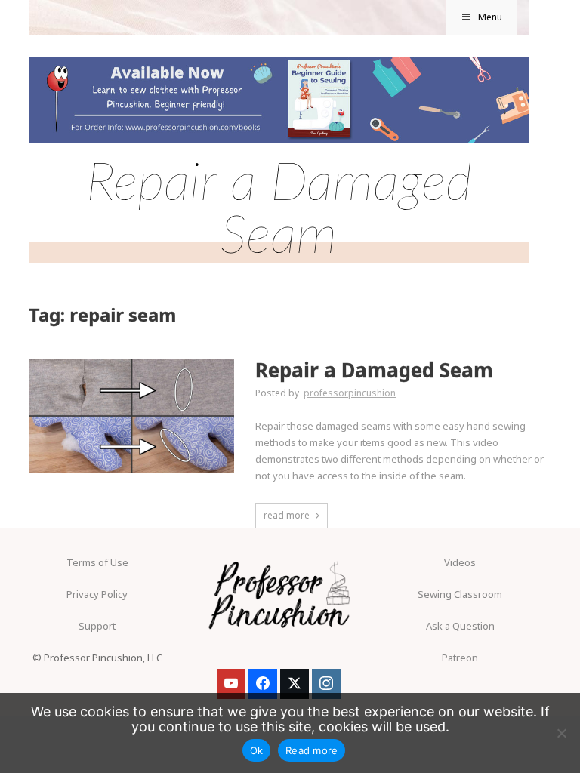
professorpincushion (350, 392)
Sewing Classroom (460, 594)
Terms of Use (97, 562)
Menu (490, 17)
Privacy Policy (97, 594)
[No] (561, 733)
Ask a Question (460, 626)
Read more (311, 750)
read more (287, 515)
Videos (460, 562)
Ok (257, 750)
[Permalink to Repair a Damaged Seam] (131, 363)
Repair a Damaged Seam (374, 370)
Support (97, 626)
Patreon (460, 657)
